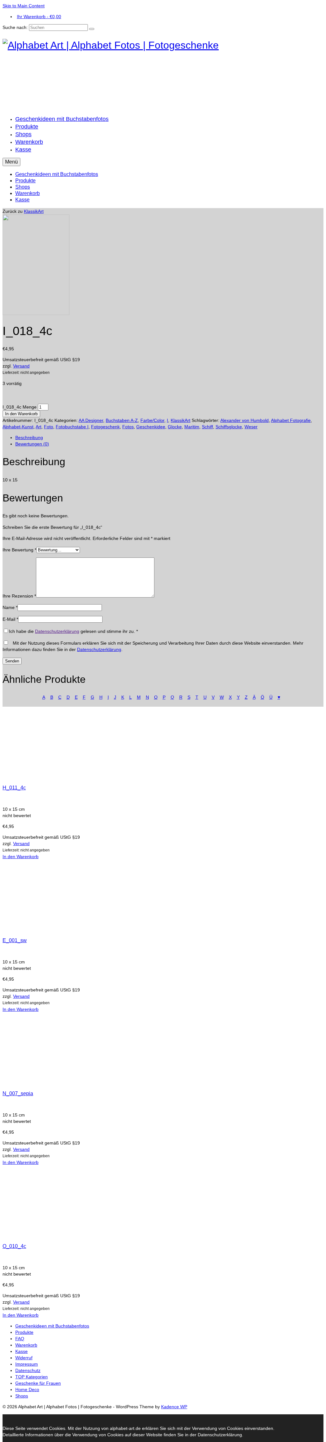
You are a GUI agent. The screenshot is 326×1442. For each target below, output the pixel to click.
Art (38, 426)
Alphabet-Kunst (18, 426)
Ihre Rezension (19, 595)
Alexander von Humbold (244, 420)
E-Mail (10, 619)
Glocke (175, 426)
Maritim (191, 426)
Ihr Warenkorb (39, 16)
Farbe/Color (152, 420)
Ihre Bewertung (19, 549)
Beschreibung (29, 437)
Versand (21, 365)
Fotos (128, 426)
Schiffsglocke (229, 426)
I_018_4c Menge (20, 407)
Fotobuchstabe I (72, 426)
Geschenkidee (150, 426)
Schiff (207, 426)
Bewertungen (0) (32, 443)
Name (10, 607)
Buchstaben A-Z (122, 420)
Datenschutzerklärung (57, 631)
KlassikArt (34, 211)
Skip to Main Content (24, 5)
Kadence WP (174, 1406)
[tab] (169, 437)
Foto (48, 426)
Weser (251, 426)
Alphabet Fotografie (291, 420)
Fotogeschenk (105, 426)
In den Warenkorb (21, 413)
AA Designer (91, 420)
